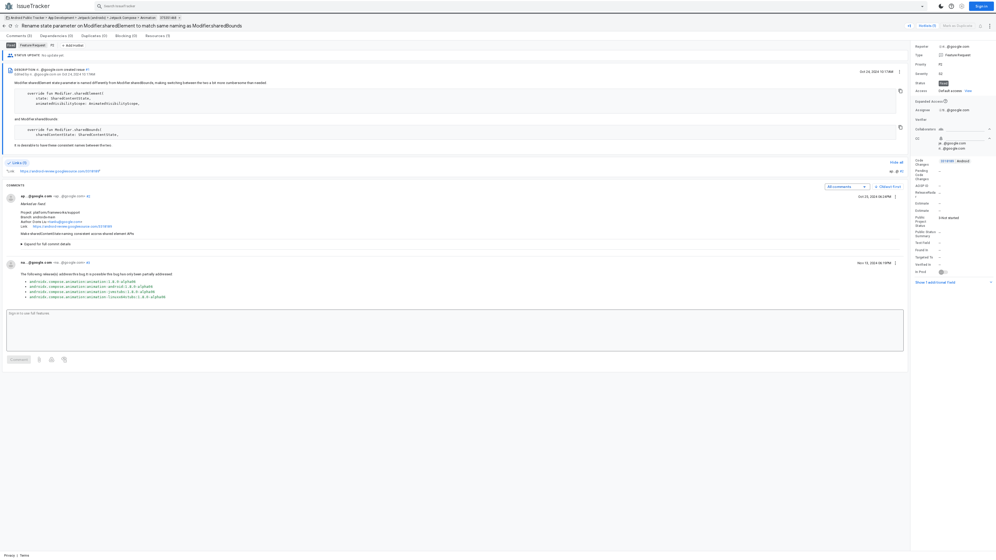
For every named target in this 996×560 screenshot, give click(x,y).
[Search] (99, 6)
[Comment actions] (895, 196)
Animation (148, 18)
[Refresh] (10, 26)
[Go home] (4, 26)
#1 (87, 70)
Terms (24, 555)
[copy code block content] (900, 91)
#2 (902, 171)
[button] (953, 55)
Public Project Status (920, 222)
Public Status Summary (925, 234)
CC (917, 139)
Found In (921, 250)
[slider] (911, 295)
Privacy (9, 555)
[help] (951, 6)
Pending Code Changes (922, 175)
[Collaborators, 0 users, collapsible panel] (965, 129)
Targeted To (924, 257)
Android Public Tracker (28, 18)
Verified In (923, 265)
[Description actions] (899, 71)
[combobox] (511, 6)
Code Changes (922, 162)
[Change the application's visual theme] (941, 6)
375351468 (168, 18)
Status (920, 83)
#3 (87, 262)
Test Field (922, 243)
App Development (61, 18)
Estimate (922, 203)
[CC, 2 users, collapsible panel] (965, 138)
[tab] (19, 35)
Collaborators (925, 129)
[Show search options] (922, 6)
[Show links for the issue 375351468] (179, 18)
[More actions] (990, 26)
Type (919, 55)
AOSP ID (921, 186)
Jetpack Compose (123, 18)
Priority (920, 64)
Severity (921, 74)
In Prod (920, 272)
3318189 (955, 161)
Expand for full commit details (47, 244)
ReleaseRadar (925, 195)
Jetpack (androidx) (92, 18)
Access (921, 91)
